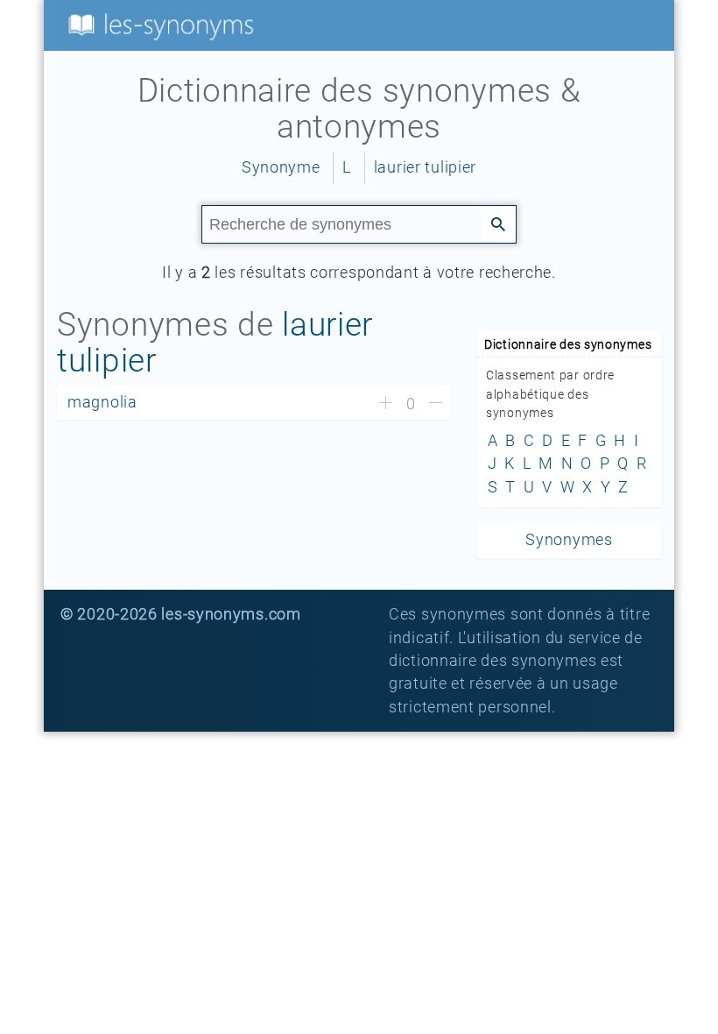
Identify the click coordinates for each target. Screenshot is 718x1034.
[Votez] (385, 403)
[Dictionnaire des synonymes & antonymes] (157, 24)
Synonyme (281, 167)
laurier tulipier (425, 167)
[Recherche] (498, 223)
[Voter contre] (435, 403)
